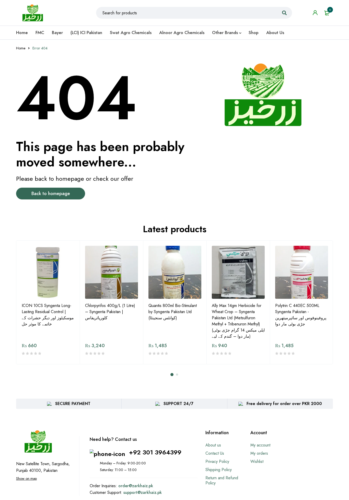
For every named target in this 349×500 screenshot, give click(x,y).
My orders (259, 453)
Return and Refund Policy (221, 480)
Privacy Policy (217, 461)
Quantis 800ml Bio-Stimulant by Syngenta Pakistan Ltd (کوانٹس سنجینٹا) (172, 312)
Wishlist (256, 461)
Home (20, 48)
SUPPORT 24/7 (178, 404)
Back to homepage (50, 193)
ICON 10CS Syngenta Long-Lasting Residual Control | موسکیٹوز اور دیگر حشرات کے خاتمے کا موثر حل (48, 315)
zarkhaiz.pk (142, 486)
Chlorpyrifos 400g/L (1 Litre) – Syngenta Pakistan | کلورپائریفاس (110, 312)
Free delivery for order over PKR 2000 (284, 404)
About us (213, 445)
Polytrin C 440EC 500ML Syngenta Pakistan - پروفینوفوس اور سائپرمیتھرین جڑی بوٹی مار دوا (300, 315)
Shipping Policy (218, 470)
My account (260, 445)
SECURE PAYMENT (72, 404)
